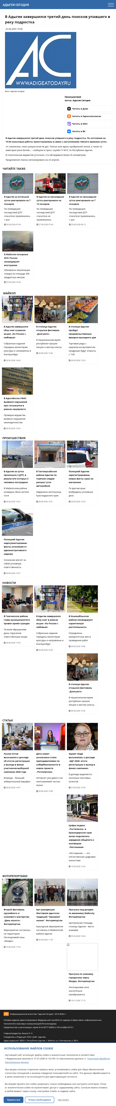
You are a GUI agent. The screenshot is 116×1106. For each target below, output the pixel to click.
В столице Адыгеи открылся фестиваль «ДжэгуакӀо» (48, 330)
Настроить (63, 1099)
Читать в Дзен (80, 108)
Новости (9, 583)
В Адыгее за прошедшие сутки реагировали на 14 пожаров (50, 200)
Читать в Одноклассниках (86, 116)
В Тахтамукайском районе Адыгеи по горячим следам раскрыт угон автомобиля (46, 478)
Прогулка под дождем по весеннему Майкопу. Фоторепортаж (82, 913)
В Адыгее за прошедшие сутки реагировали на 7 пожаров (82, 200)
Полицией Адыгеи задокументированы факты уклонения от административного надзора (15, 546)
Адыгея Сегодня (16, 5)
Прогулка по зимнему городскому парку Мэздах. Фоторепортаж (82, 978)
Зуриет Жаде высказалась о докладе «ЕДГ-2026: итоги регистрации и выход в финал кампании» (82, 761)
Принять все (13, 1099)
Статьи (7, 720)
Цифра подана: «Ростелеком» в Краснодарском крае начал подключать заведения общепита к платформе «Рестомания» (81, 836)
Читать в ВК (78, 131)
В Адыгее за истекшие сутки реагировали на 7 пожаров (17, 200)
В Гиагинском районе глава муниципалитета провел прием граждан (17, 620)
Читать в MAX (79, 123)
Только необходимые (39, 1099)
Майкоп (9, 293)
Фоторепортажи (14, 876)
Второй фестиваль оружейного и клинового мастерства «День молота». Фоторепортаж (16, 916)
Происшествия (73, 96)
